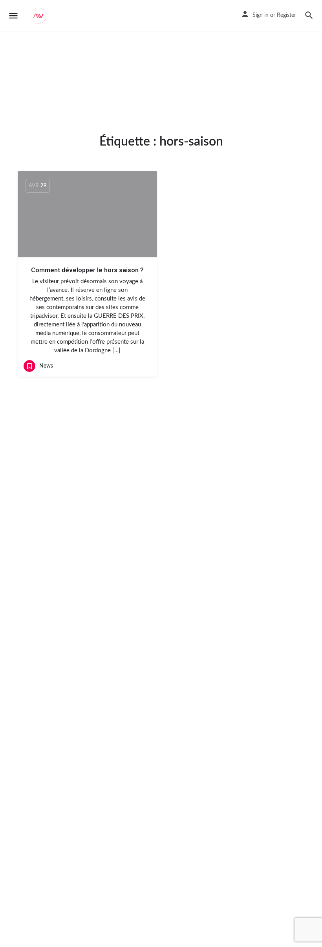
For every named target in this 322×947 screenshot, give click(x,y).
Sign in (260, 15)
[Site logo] (39, 16)
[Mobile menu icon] (13, 16)
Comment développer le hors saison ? (87, 270)
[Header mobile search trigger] (309, 15)
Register (286, 15)
